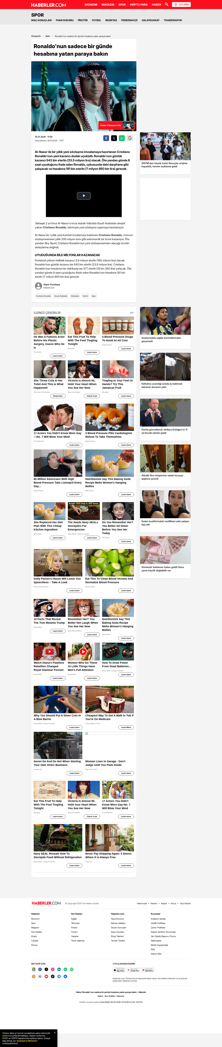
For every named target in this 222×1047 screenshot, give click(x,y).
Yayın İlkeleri (185, 903)
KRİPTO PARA (139, 4)
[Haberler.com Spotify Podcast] (71, 969)
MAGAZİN (108, 4)
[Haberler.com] (46, 903)
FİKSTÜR (83, 20)
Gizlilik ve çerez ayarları (89, 1002)
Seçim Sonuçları (118, 927)
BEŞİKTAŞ (111, 20)
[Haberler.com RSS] (33, 976)
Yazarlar (75, 936)
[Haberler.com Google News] (33, 969)
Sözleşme (75, 296)
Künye (173, 903)
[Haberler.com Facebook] (40, 969)
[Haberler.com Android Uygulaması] (133, 970)
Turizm (74, 932)
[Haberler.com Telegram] (59, 976)
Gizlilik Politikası (158, 923)
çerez (5, 1035)
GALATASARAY (151, 20)
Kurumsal (155, 913)
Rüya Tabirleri (117, 936)
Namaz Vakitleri (118, 923)
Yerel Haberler (78, 940)
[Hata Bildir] (105, 1002)
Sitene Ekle (156, 953)
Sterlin (85, 296)
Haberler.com (117, 913)
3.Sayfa (34, 940)
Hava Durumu (117, 918)
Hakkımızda (142, 903)
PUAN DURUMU (65, 20)
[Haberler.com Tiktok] (52, 976)
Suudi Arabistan (60, 296)
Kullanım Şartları (158, 918)
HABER (156, 4)
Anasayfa (36, 36)
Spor (47, 36)
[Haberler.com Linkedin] (59, 969)
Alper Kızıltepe (51, 284)
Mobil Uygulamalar (159, 945)
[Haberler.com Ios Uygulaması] (119, 970)
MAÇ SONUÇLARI (41, 20)
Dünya (34, 945)
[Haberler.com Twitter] (46, 969)
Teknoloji (75, 923)
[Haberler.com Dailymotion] (65, 976)
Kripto (34, 936)
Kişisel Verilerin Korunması (163, 932)
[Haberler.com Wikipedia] (40, 976)
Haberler (35, 913)
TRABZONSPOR (173, 20)
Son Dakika (36, 932)
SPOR (122, 4)
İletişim (164, 903)
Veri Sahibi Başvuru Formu (163, 936)
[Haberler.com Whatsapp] (65, 969)
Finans (74, 927)
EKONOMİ (91, 4)
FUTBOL (96, 20)
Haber (100, 996)
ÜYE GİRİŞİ (183, 4)
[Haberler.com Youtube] (46, 976)
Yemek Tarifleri (118, 940)
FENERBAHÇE (129, 20)
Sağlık (74, 918)
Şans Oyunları (117, 932)
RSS (153, 949)
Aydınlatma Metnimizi (27, 1040)
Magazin (35, 927)
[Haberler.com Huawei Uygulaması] (148, 970)
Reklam (154, 903)
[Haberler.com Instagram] (52, 969)
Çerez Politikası (158, 927)
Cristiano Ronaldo (43, 296)
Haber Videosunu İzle (110, 125)
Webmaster (156, 940)
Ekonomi (35, 918)
